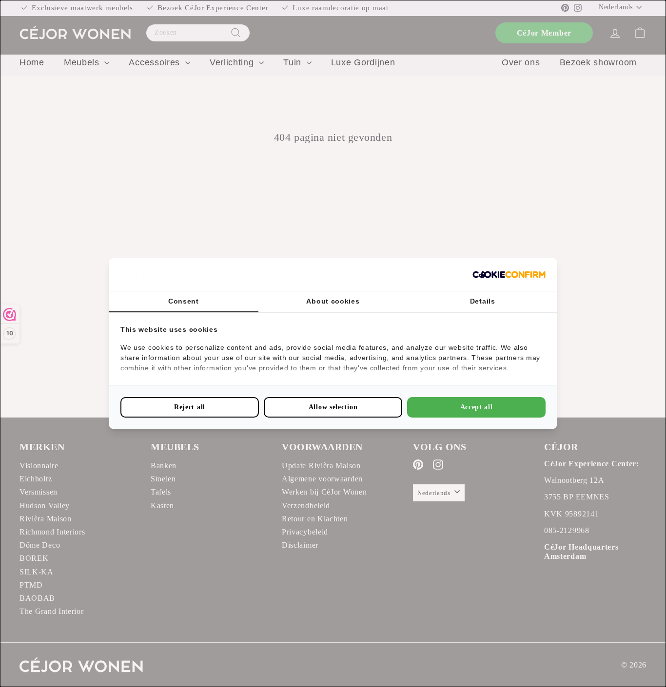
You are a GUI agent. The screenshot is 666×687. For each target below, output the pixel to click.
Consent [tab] (183, 301)
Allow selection (333, 407)
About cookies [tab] (332, 301)
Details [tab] (482, 301)
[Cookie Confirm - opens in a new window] (509, 274)
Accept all (476, 407)
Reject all (189, 407)
